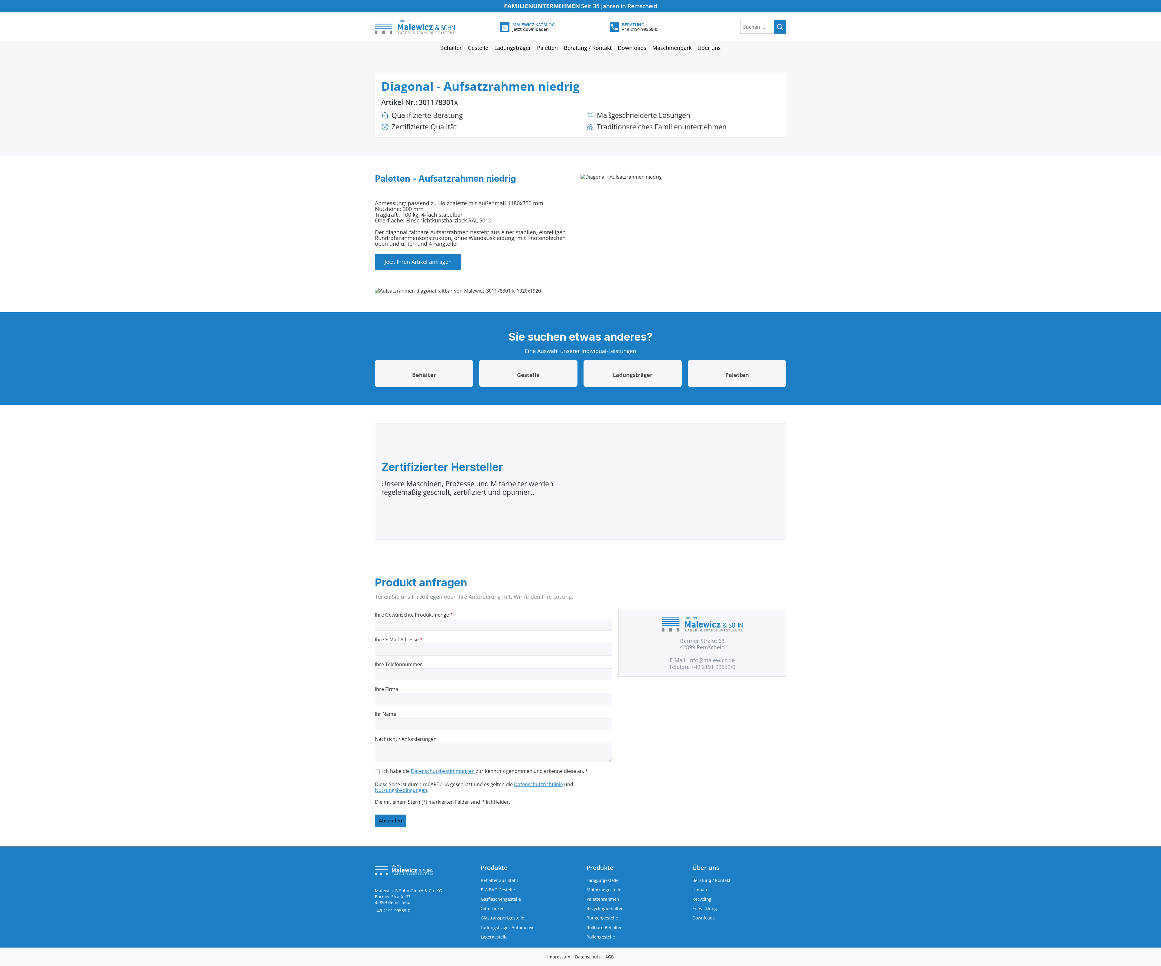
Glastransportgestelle (502, 918)
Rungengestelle (602, 918)
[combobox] (757, 27)
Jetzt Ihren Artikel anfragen (418, 261)
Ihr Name (385, 714)
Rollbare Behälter (604, 927)
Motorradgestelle (604, 890)
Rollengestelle (601, 937)
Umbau (699, 890)
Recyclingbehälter (605, 908)
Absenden (390, 820)
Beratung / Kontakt (711, 880)
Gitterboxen (493, 908)
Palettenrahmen (603, 899)
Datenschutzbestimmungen (443, 771)
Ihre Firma (386, 689)
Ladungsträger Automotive (508, 927)
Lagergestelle (494, 937)
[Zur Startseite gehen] (422, 27)
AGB (609, 957)
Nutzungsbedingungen (401, 790)
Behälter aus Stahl (499, 880)
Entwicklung (704, 908)
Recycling (701, 899)
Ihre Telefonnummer (398, 664)
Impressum (558, 957)
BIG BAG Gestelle (498, 890)
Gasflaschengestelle (501, 899)
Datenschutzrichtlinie (538, 784)
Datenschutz (587, 957)
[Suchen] (780, 27)
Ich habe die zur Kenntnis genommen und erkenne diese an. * (485, 771)
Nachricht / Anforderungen (406, 739)
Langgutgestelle (603, 880)
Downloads (703, 918)
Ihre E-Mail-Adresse (399, 640)
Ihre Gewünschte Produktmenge (414, 615)
